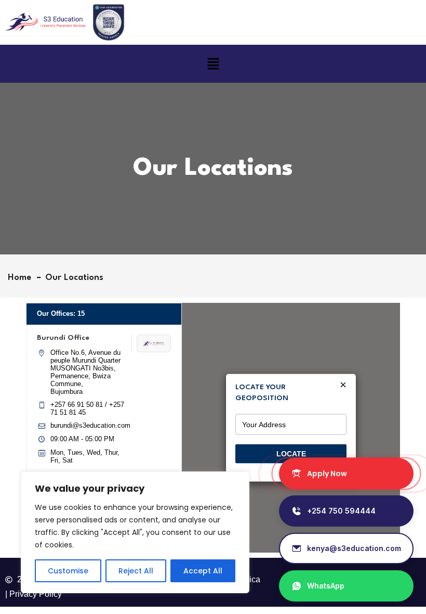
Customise (68, 571)
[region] (135, 532)
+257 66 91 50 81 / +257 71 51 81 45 (87, 408)
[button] (213, 63)
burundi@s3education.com (90, 425)
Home (22, 277)
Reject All (135, 571)
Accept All (202, 571)
